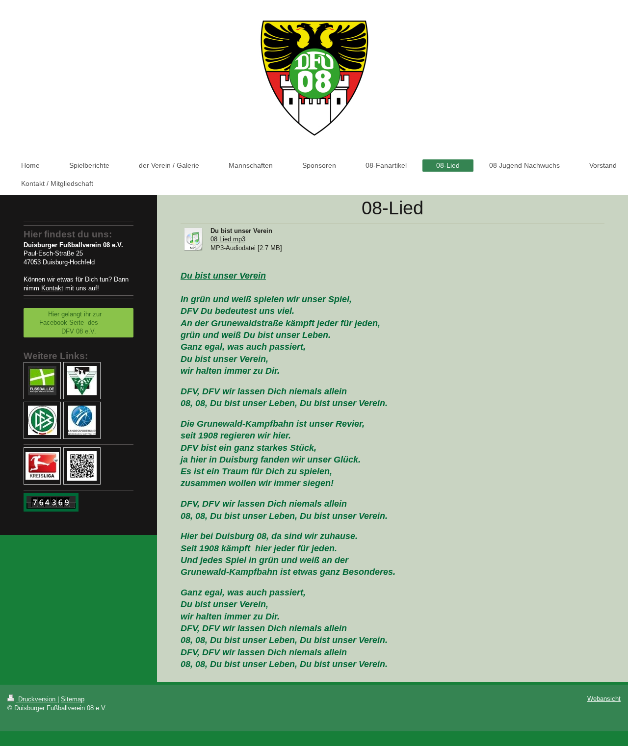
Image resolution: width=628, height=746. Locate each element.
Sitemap (72, 699)
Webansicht (604, 698)
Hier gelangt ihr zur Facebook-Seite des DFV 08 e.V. (78, 322)
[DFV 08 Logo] (82, 466)
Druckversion (36, 699)
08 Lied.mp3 (227, 239)
